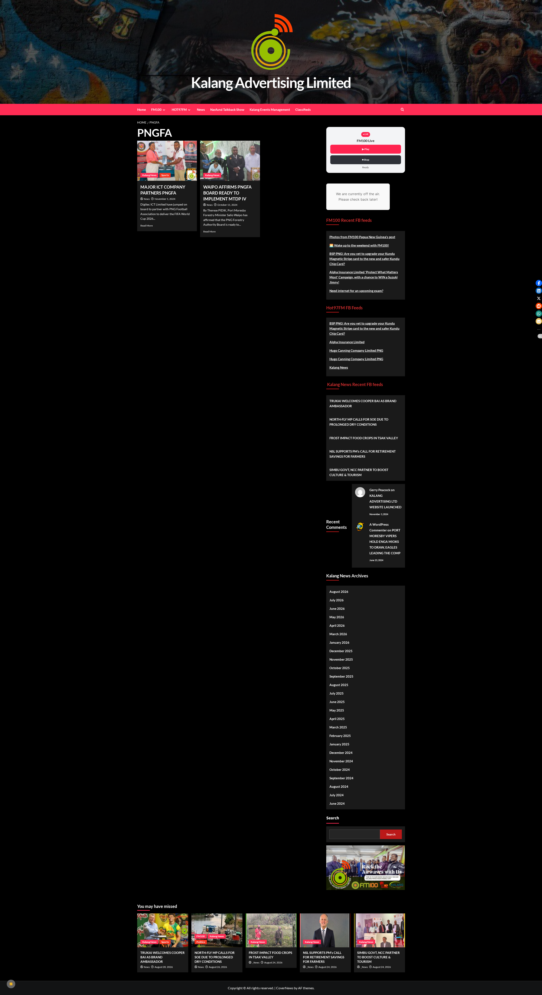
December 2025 (341, 651)
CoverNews (284, 988)
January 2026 (339, 642)
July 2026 (336, 600)
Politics (200, 942)
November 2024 (341, 761)
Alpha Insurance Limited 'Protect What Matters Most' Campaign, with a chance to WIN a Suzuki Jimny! (363, 277)
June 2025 (337, 702)
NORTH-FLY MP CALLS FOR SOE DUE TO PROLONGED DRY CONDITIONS (358, 421)
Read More (146, 225)
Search (332, 818)
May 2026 (336, 617)
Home (141, 109)
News (201, 109)
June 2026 (337, 608)
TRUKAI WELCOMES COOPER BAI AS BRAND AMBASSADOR (362, 403)
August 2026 (338, 591)
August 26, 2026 (218, 967)
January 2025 (339, 744)
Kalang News (149, 175)
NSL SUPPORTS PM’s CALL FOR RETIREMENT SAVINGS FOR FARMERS (362, 453)
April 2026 (337, 625)
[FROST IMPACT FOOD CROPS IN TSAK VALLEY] (271, 930)
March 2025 (338, 727)
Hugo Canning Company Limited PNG (356, 350)
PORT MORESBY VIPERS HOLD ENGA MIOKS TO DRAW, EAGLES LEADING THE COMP (384, 541)
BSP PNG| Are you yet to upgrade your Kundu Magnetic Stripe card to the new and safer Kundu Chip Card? (364, 259)
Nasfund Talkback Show (227, 109)
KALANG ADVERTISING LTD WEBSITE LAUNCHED (385, 501)
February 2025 (340, 736)
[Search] (402, 109)
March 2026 (338, 634)
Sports (165, 175)
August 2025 (338, 685)
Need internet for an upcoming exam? (356, 291)
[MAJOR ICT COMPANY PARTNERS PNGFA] (167, 161)
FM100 (156, 109)
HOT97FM (179, 109)
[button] (539, 283)
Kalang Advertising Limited (271, 82)
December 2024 (341, 753)
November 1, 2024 (165, 198)
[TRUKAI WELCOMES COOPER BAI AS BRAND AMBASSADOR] (162, 930)
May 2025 (336, 710)
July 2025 (336, 693)
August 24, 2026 (273, 962)
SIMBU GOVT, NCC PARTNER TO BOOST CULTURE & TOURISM (358, 472)
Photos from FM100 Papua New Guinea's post (362, 237)
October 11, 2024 (227, 204)
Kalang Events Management (270, 109)
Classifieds (303, 109)
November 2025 (341, 659)
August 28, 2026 (164, 967)
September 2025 (341, 676)
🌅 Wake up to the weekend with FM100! (359, 245)
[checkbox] (11, 984)
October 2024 (339, 769)
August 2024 (338, 786)
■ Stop (365, 159)
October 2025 (339, 668)
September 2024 (341, 778)
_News (255, 962)
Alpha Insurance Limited (347, 342)
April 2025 (337, 719)
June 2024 (337, 803)
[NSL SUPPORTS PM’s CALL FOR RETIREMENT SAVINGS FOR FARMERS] (325, 930)
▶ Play (365, 149)
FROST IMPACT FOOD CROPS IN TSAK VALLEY (363, 438)
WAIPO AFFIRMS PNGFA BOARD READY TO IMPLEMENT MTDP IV (227, 192)
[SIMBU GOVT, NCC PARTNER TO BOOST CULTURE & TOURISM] (379, 930)
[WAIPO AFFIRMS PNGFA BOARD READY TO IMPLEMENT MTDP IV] (230, 161)
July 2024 (336, 795)
